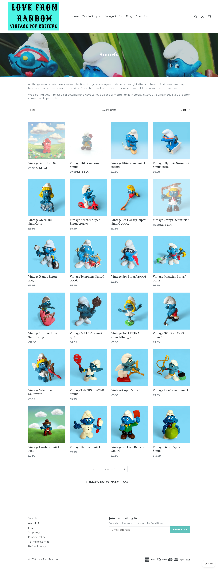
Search (32, 518)
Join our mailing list (124, 518)
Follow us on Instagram (107, 482)
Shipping (34, 532)
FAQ (31, 527)
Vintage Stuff (114, 16)
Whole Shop (92, 16)
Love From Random (47, 559)
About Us (142, 16)
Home (74, 16)
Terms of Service (39, 541)
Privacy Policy (36, 537)
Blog (129, 16)
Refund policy (37, 546)
